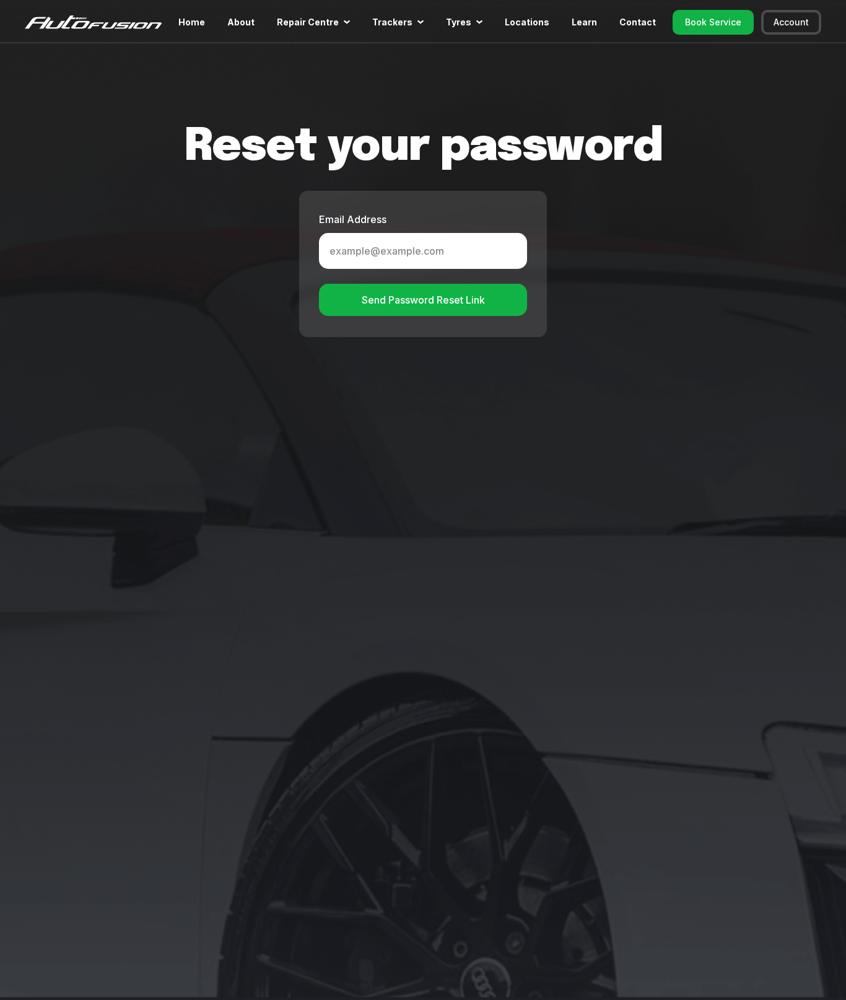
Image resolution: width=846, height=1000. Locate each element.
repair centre (308, 22)
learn (584, 22)
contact (637, 22)
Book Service (713, 22)
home (191, 22)
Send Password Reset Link (423, 300)
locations (527, 22)
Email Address (352, 219)
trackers (392, 22)
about (241, 22)
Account (791, 22)
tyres (458, 22)
